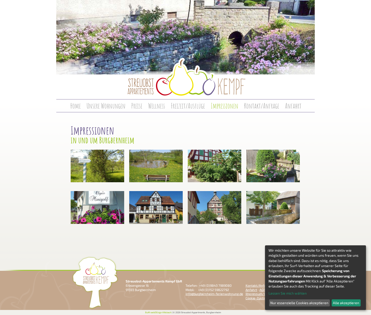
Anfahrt (251, 290)
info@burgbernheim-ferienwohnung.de (214, 294)
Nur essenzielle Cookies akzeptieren (299, 303)
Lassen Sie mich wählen (288, 293)
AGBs (263, 290)
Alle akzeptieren (346, 303)
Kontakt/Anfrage (258, 285)
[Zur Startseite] (185, 111)
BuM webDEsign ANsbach (158, 312)
